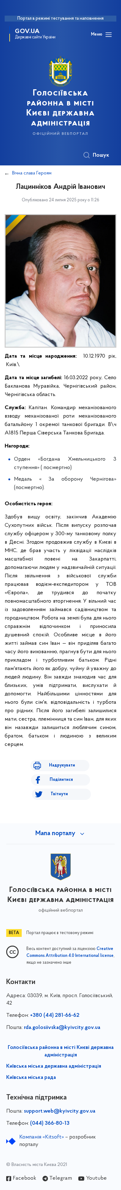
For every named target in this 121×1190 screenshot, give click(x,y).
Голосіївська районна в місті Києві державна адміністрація (61, 1051)
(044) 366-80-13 (49, 1123)
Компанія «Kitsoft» (41, 1137)
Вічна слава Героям (32, 173)
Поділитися (61, 779)
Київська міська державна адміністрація (53, 1066)
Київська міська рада (31, 1077)
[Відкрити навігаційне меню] (108, 35)
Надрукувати (62, 765)
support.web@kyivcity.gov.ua (59, 1111)
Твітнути (59, 794)
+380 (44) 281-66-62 (54, 1015)
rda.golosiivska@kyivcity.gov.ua (62, 1028)
